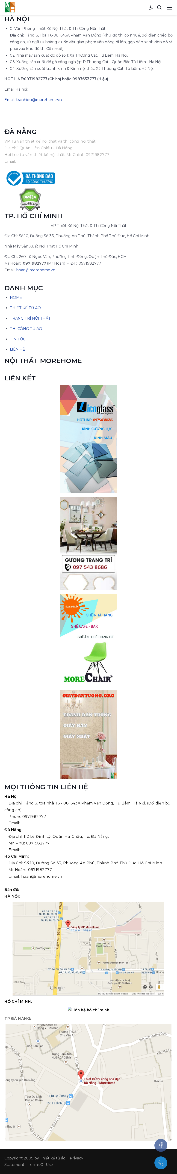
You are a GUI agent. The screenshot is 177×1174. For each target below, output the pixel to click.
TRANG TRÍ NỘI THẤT (30, 318)
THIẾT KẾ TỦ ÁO (25, 308)
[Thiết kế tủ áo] (9, 7)
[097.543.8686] (160, 1162)
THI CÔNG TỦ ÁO (26, 329)
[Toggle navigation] (170, 7)
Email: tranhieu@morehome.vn (33, 100)
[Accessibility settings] (150, 7)
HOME (16, 297)
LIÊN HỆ (17, 349)
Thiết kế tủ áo (52, 1158)
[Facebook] (160, 1145)
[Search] (159, 7)
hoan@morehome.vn (35, 270)
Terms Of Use (40, 1164)
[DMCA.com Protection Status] (30, 199)
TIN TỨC (18, 339)
